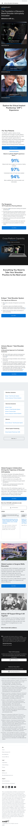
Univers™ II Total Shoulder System (12, 409)
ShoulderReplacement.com (7, 775)
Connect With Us (5, 756)
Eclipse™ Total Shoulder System (12, 396)
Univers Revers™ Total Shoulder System (14, 422)
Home (3, 749)
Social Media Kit (5, 754)
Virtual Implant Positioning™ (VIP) (12, 432)
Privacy (3, 767)
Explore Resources (13, 148)
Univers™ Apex (8, 407)
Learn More (14, 227)
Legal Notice (4, 762)
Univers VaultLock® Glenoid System (13, 398)
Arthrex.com (4, 773)
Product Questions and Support (8, 783)
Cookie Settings (5, 764)
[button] (2, 3)
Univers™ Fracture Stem (10, 411)
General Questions (6, 781)
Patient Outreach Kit (6, 752)
